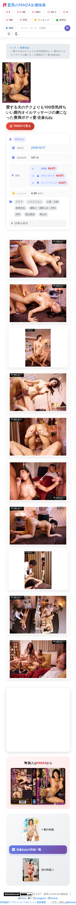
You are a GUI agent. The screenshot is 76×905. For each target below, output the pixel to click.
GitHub (54, 898)
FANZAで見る (22, 125)
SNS (11, 27)
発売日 (62, 19)
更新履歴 (41, 902)
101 (52, 12)
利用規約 (4, 902)
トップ (12, 47)
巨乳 (25, 19)
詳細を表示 (21, 223)
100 (11, 19)
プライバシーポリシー (23, 902)
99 (23, 12)
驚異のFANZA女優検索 (26, 5)
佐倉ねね (24, 47)
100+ (38, 12)
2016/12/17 (38, 147)
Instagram (40, 898)
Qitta (23, 898)
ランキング (43, 19)
